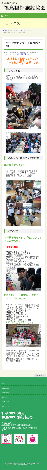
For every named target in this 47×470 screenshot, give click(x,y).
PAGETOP (40, 375)
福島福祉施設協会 (20, 464)
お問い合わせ (5, 406)
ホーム (3, 383)
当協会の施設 (5, 392)
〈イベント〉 (15, 54)
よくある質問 (5, 401)
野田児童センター (26, 54)
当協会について (6, 388)
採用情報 (4, 397)
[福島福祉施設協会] (23, 11)
